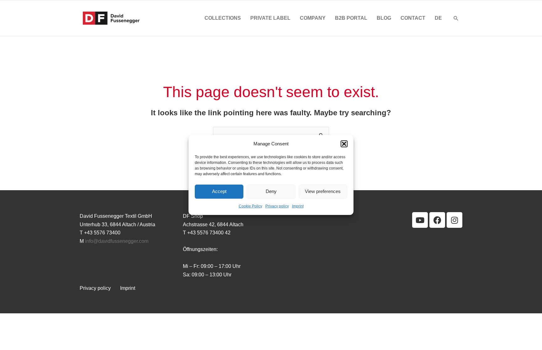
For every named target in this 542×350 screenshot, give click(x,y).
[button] (344, 144)
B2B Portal (351, 18)
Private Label (270, 18)
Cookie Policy (250, 206)
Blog (384, 18)
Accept (219, 191)
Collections (223, 18)
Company (313, 18)
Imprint (298, 206)
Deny (271, 191)
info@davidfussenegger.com (116, 241)
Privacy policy (277, 206)
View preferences (323, 191)
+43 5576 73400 (102, 232)
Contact (413, 18)
